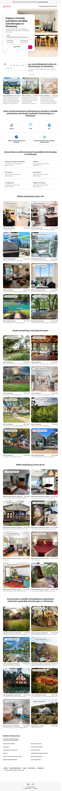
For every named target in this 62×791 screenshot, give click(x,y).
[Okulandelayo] (33, 74)
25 (14, 65)
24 (11, 65)
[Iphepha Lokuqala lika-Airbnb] (7, 6)
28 (22, 65)
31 (10, 68)
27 (19, 65)
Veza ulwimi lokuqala (43, 2)
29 (25, 65)
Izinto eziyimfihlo (27, 788)
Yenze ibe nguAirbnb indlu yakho (48, 6)
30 (8, 68)
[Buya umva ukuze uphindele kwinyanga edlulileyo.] (8, 46)
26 (16, 65)
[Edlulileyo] (27, 74)
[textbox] (12, 42)
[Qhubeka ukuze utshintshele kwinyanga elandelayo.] (25, 46)
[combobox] (19, 37)
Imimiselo (35, 788)
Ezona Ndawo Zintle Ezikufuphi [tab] (10, 739)
